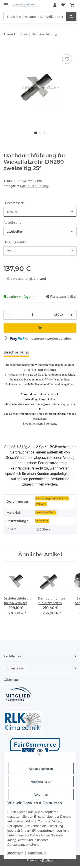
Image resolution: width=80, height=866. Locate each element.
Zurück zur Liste (17, 34)
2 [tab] (40, 133)
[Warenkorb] (72, 4)
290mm (40, 504)
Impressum (15, 853)
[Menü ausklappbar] (6, 3)
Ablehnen (41, 794)
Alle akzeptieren (41, 768)
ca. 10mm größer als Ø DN (51, 498)
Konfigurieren (40, 781)
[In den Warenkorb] (7, 48)
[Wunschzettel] (63, 4)
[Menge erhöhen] (71, 314)
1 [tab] (35, 133)
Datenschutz (37, 853)
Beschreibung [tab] (16, 352)
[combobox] (40, 212)
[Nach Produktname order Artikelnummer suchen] (71, 16)
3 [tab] (44, 133)
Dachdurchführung (34, 186)
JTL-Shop (47, 860)
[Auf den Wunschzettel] (67, 59)
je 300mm (42, 520)
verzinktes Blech (45, 512)
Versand (40, 278)
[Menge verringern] (9, 314)
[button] (55, 4)
